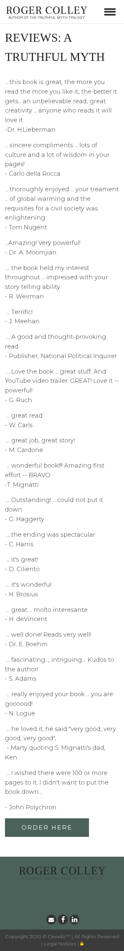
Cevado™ (59, 936)
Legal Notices (60, 944)
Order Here (46, 827)
